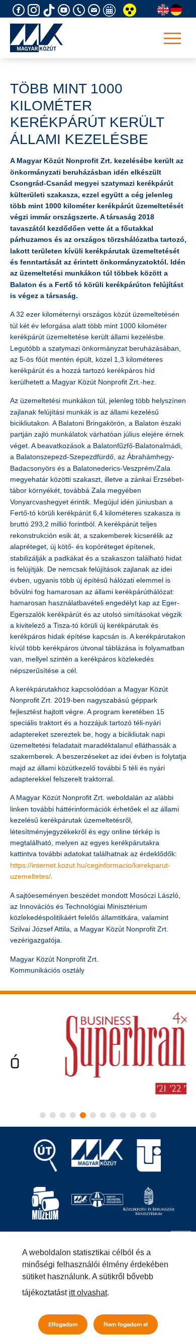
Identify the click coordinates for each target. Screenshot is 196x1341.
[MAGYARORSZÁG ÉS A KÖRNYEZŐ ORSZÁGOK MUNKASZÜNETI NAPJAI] (110, 10)
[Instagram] (35, 10)
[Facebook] (20, 10)
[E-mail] (95, 10)
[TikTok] (50, 10)
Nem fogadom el (126, 1324)
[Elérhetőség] (80, 10)
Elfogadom (62, 1324)
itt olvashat (88, 1292)
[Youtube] (65, 10)
